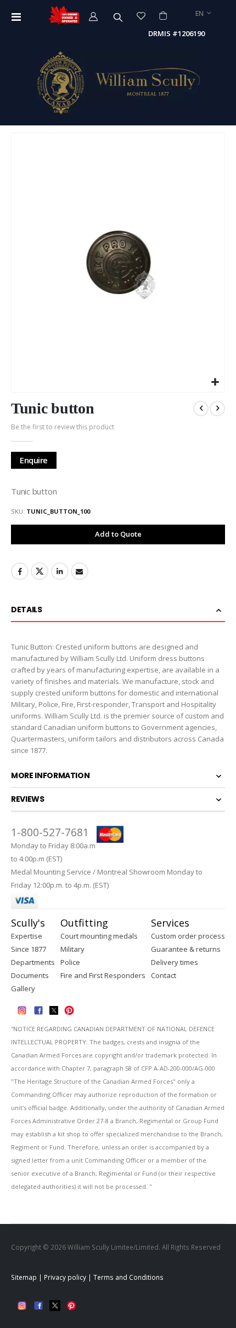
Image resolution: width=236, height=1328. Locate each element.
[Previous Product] (201, 408)
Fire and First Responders (102, 975)
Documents (30, 975)
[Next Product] (217, 408)
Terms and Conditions (128, 1277)
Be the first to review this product (62, 427)
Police (70, 962)
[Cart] (163, 15)
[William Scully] (118, 82)
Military (72, 949)
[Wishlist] (141, 15)
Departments (33, 962)
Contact (163, 975)
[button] (214, 382)
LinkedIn (60, 571)
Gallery (23, 988)
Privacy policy (65, 1277)
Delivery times (174, 962)
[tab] (118, 610)
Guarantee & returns (186, 949)
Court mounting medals (99, 936)
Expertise (26, 936)
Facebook (20, 571)
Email (79, 571)
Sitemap (24, 1277)
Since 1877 (28, 949)
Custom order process (188, 936)
